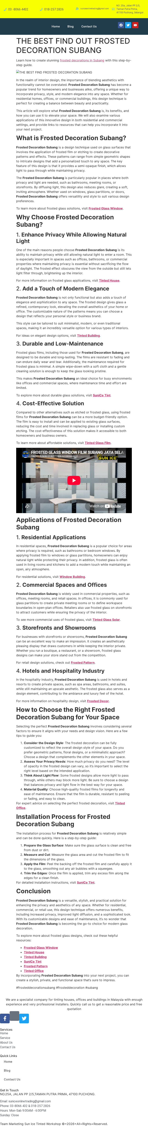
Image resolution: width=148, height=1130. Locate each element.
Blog (70, 26)
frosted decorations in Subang (82, 60)
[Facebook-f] (5, 1018)
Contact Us (89, 26)
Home (56, 26)
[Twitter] (24, 1018)
